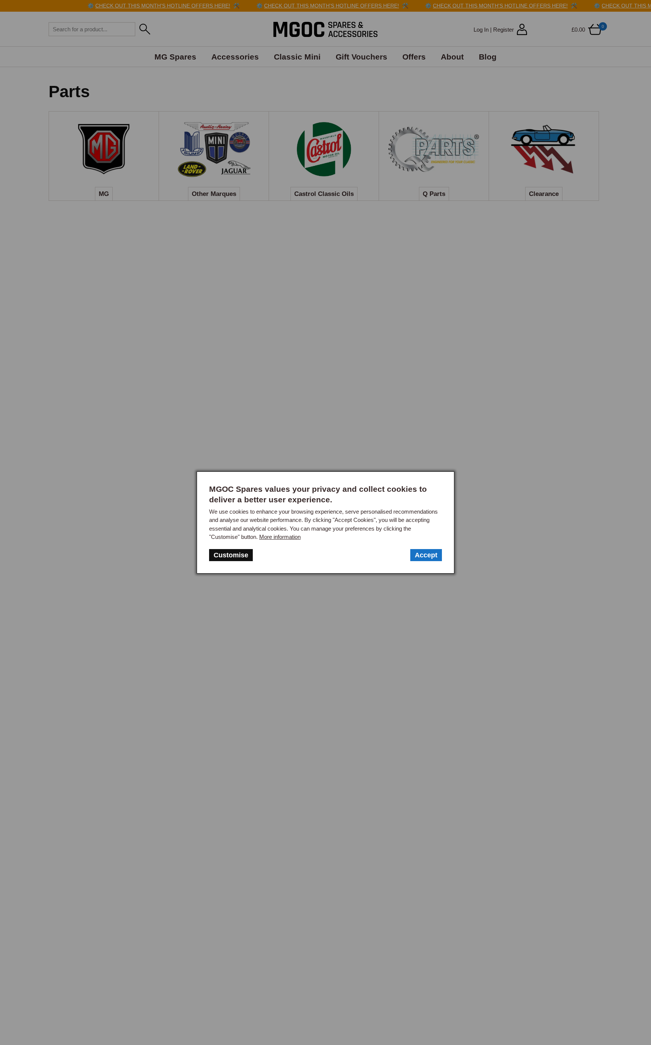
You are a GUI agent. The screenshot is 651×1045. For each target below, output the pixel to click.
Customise (231, 555)
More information (280, 537)
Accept (426, 555)
